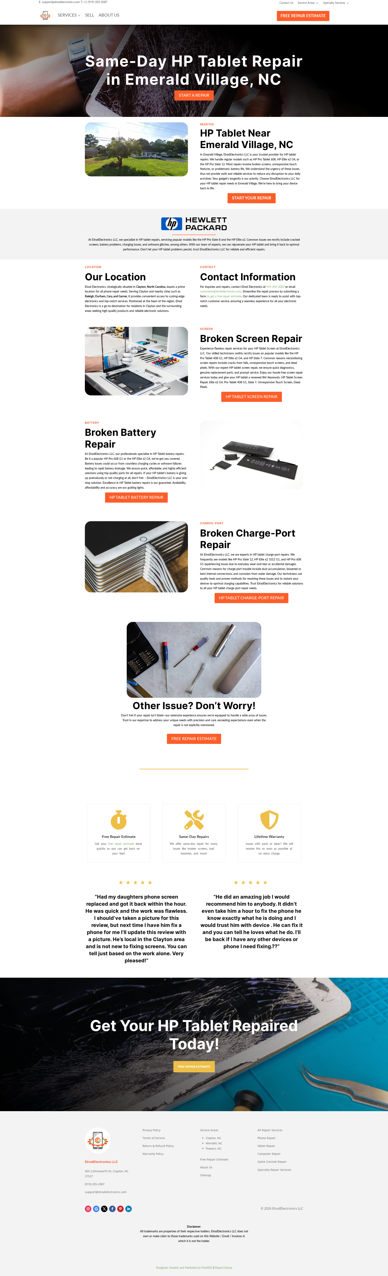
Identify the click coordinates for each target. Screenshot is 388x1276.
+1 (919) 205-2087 (95, 2)
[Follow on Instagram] (88, 1209)
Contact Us (286, 3)
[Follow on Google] (96, 1209)
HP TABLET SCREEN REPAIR (251, 397)
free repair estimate (121, 844)
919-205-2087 (275, 287)
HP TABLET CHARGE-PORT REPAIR (251, 598)
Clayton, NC (213, 1138)
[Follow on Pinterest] (120, 1209)
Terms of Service (153, 1138)
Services (67, 15)
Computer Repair (269, 1154)
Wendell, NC (214, 1143)
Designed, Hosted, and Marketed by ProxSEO (184, 1267)
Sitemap (205, 1175)
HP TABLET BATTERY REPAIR (136, 498)
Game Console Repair (272, 1162)
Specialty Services (334, 3)
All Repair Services (270, 1130)
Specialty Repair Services (274, 1170)
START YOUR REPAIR (251, 198)
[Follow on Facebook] (112, 1209)
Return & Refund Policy (158, 1146)
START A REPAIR (194, 95)
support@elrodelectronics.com (61, 2)
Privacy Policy (151, 1130)
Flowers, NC (213, 1148)
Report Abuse (223, 1267)
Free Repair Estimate (214, 1159)
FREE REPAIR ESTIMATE (303, 16)
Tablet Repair (266, 1146)
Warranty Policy (152, 1154)
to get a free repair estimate (224, 296)
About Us (109, 15)
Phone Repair (266, 1138)
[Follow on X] (104, 1209)
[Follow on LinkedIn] (128, 1209)
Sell (89, 15)
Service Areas (306, 3)
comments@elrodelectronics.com (220, 291)
